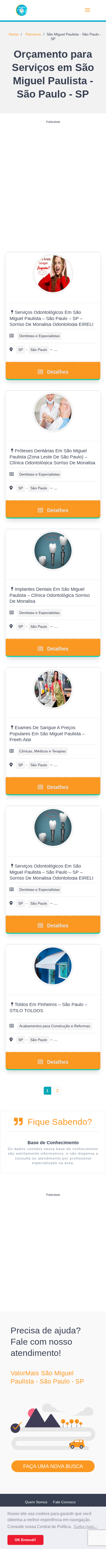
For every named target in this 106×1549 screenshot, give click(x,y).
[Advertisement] (53, 178)
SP (20, 350)
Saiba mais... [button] (85, 1526)
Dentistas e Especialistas (39, 336)
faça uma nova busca (53, 1466)
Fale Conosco (64, 1502)
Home (14, 34)
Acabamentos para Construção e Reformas (54, 1026)
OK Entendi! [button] (25, 1540)
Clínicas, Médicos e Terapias (42, 751)
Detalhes (57, 372)
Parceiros (33, 34)
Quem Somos (36, 1502)
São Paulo (38, 350)
